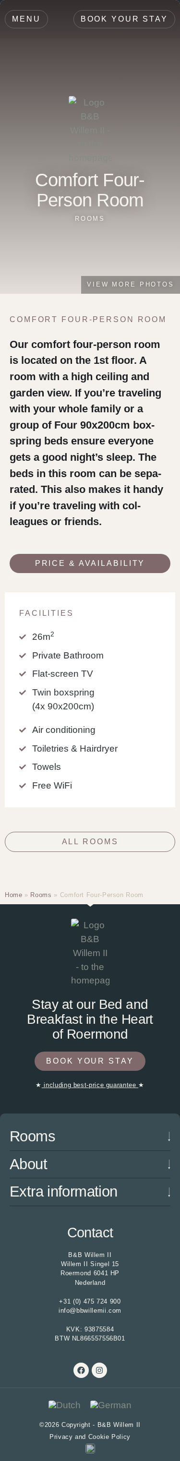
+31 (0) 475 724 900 (89, 1301)
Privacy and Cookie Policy (90, 1436)
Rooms (90, 218)
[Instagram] (99, 1370)
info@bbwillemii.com (90, 1310)
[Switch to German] (110, 1405)
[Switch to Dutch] (64, 1405)
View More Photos (130, 284)
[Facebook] (81, 1370)
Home (14, 894)
